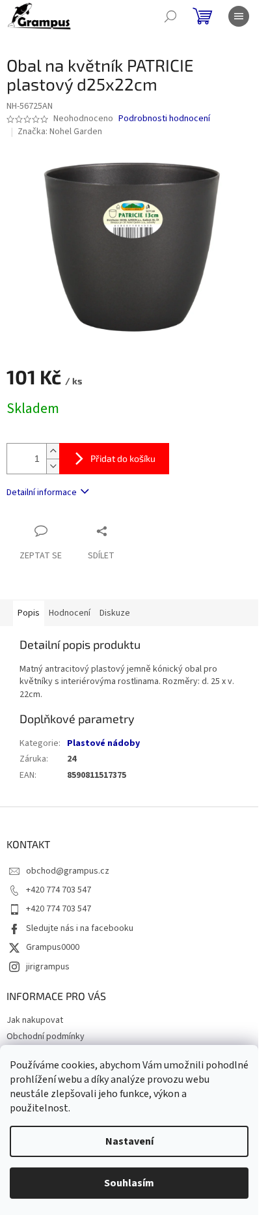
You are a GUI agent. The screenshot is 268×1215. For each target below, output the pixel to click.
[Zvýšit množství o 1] (52, 451)
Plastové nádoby (103, 743)
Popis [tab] (29, 613)
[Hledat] (170, 16)
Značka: (60, 131)
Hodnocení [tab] (69, 613)
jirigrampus (48, 966)
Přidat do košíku (122, 458)
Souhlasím (129, 1183)
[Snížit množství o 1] (52, 466)
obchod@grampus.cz (67, 871)
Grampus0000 (52, 947)
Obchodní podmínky (46, 1036)
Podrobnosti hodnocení (164, 119)
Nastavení (129, 1141)
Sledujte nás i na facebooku (79, 928)
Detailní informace (42, 492)
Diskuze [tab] (115, 613)
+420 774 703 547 (58, 889)
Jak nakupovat (35, 1020)
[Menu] (239, 16)
